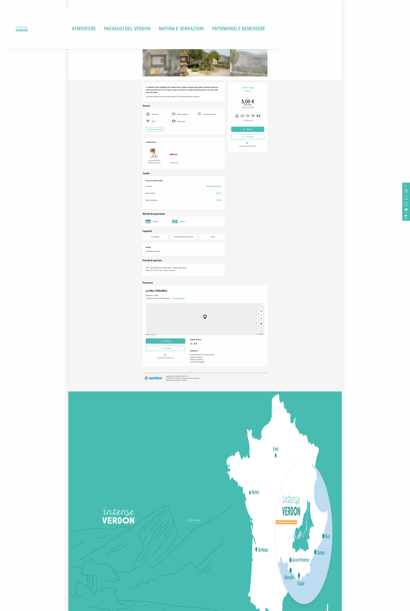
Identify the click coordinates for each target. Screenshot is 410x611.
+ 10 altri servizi (248, 120)
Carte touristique (194, 520)
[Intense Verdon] (18, 29)
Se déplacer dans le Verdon (286, 522)
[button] (84, 28)
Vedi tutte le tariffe (248, 107)
